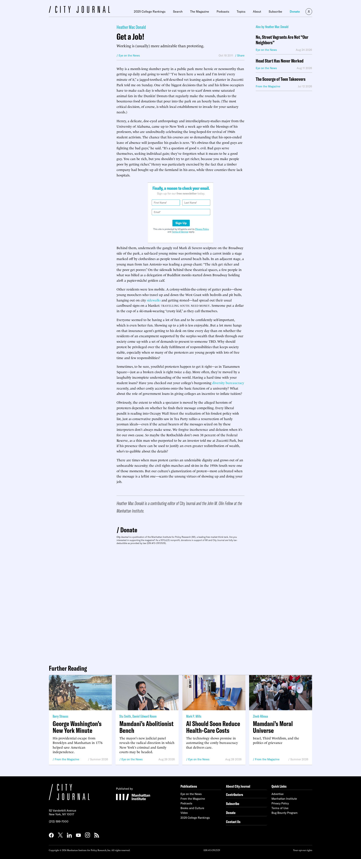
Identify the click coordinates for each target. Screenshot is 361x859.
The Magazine (199, 11)
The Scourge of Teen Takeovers (281, 79)
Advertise (278, 794)
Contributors (234, 794)
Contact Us (233, 821)
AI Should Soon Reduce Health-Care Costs (213, 727)
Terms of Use (280, 808)
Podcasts (223, 11)
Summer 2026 (99, 759)
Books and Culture (192, 808)
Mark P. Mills (193, 716)
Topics (241, 11)
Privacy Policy (202, 229)
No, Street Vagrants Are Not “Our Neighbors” (282, 39)
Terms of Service (180, 231)
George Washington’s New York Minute (77, 727)
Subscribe (275, 11)
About (257, 11)
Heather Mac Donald (131, 27)
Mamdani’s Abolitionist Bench (146, 727)
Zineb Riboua (260, 716)
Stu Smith (125, 716)
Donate (295, 11)
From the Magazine (67, 759)
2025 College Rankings (149, 11)
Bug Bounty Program (285, 813)
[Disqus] (180, 603)
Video (184, 813)
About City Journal (238, 786)
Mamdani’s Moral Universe (273, 727)
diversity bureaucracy (228, 382)
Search (178, 11)
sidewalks (154, 300)
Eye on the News (132, 759)
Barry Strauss (60, 716)
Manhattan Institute (284, 798)
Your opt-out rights (302, 850)
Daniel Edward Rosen (144, 716)
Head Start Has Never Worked (279, 61)
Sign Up (181, 223)
